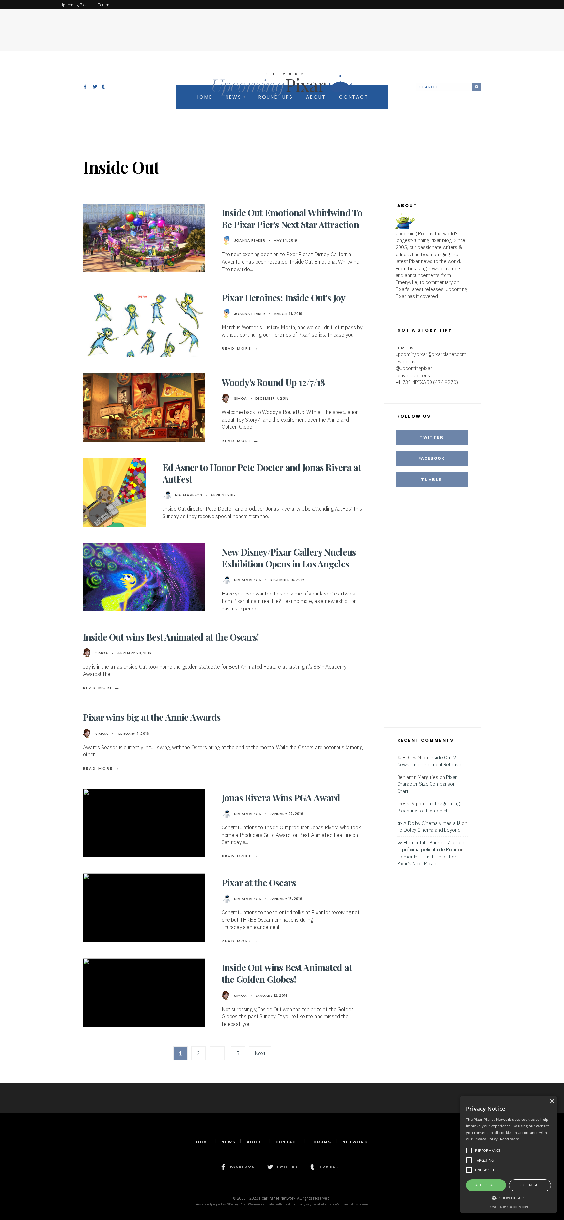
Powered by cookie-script (508, 1207)
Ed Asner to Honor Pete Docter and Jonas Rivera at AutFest (262, 473)
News (228, 1142)
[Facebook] (85, 87)
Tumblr (431, 479)
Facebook (431, 458)
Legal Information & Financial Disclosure (340, 1204)
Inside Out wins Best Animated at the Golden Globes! (287, 973)
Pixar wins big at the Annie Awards (151, 717)
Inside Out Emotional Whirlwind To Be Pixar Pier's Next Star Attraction (292, 218)
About (255, 1142)
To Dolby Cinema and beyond (429, 829)
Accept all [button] (486, 1184)
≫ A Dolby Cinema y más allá (429, 823)
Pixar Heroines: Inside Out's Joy (283, 297)
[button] (508, 1197)
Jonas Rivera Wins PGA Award (281, 798)
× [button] (551, 1101)
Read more (509, 1138)
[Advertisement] (282, 24)
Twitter (432, 437)
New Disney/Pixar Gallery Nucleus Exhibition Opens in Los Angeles (289, 558)
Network (355, 1142)
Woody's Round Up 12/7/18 (273, 382)
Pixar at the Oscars (259, 882)
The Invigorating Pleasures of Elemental (428, 806)
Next (260, 1053)
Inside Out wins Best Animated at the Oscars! (171, 637)
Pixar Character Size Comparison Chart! (427, 784)
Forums (320, 1142)
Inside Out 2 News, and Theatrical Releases (430, 760)
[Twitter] (95, 87)
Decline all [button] (530, 1184)
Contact (287, 1142)
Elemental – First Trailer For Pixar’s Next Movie (426, 860)
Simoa (240, 398)
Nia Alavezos (188, 495)
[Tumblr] (104, 87)
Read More (240, 348)
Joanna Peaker (249, 240)
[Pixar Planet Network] (27, 4)
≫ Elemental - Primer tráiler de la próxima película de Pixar (430, 846)
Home (203, 1142)
